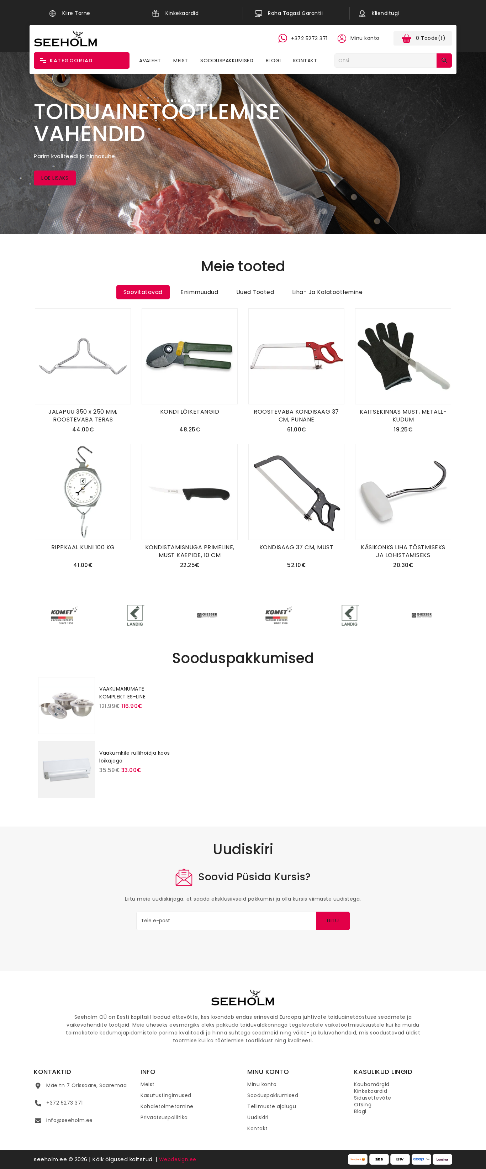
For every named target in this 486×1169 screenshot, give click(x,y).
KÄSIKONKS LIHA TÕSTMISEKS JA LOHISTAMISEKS (403, 551)
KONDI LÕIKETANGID (190, 412)
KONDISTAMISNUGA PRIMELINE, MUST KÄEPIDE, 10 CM (189, 551)
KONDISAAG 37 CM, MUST (296, 547)
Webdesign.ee (177, 1159)
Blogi (273, 60)
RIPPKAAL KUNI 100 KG (83, 547)
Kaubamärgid (372, 1084)
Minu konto (261, 1084)
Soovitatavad (143, 292)
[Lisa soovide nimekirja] (130, 328)
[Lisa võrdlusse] (130, 340)
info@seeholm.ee (69, 1120)
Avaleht (150, 60)
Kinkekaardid (370, 1091)
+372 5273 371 (64, 1102)
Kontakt (305, 60)
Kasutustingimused (166, 1095)
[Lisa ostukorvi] (130, 719)
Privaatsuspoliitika (164, 1117)
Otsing (362, 1104)
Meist (180, 60)
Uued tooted (255, 292)
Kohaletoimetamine (167, 1106)
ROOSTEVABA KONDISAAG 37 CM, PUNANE (296, 416)
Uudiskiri (258, 1117)
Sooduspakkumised (226, 60)
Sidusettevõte (372, 1097)
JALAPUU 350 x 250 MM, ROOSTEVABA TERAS (82, 416)
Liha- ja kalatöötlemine (327, 292)
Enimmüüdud (199, 292)
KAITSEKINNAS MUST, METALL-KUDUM (403, 416)
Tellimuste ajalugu (271, 1106)
